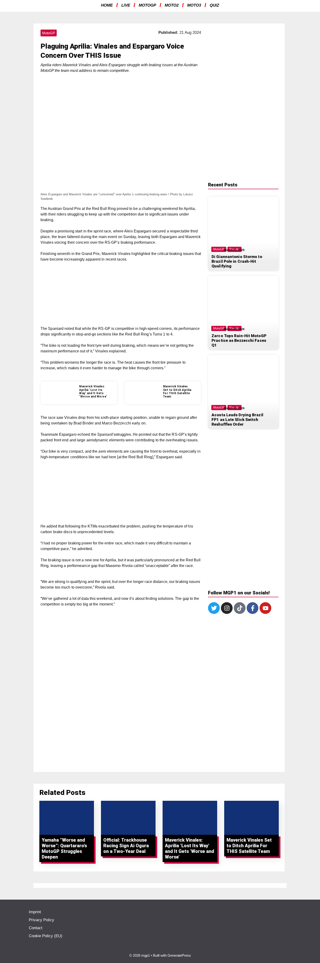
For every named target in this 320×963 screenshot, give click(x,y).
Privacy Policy (41, 920)
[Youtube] (265, 608)
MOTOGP (147, 5)
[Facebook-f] (252, 608)
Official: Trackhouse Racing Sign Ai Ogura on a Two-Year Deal (126, 845)
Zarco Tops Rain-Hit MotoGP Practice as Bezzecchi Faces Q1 (239, 340)
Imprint (35, 912)
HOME (107, 5)
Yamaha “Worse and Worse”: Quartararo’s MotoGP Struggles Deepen (64, 848)
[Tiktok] (240, 608)
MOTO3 (194, 5)
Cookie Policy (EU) (45, 936)
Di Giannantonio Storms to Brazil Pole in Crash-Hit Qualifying (237, 261)
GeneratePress (179, 955)
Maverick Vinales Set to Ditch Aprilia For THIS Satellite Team (177, 391)
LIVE (125, 5)
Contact (35, 928)
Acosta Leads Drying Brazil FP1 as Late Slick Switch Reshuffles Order (237, 419)
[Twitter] (214, 608)
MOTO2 (172, 5)
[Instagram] (227, 608)
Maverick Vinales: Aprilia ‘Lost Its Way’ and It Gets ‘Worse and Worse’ (93, 391)
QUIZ (214, 5)
